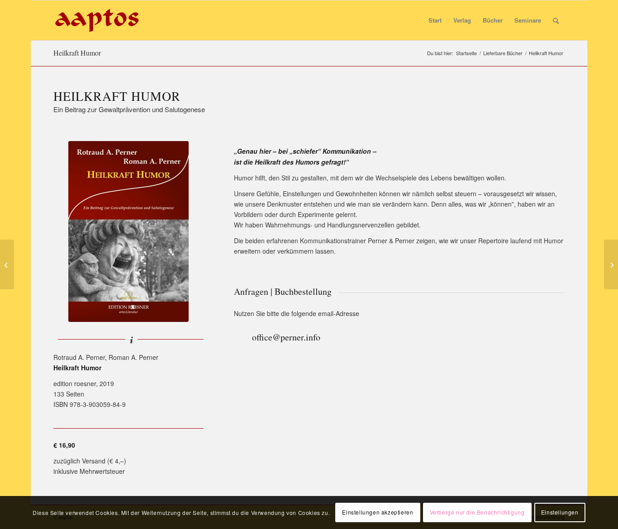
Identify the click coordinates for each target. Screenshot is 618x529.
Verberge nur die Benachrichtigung (477, 512)
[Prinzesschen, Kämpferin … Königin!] (7, 264)
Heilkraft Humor (77, 52)
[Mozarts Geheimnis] (611, 264)
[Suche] (556, 20)
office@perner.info (286, 337)
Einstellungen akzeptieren (377, 512)
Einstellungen (560, 512)
